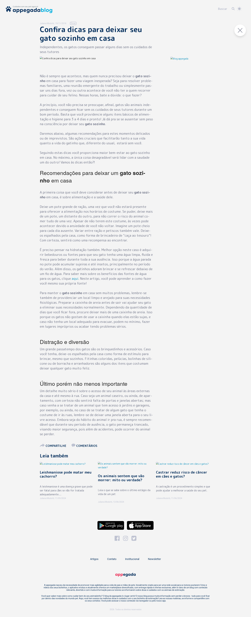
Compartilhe (56, 446)
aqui (75, 278)
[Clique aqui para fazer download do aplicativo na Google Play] (110, 525)
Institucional (132, 559)
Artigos (94, 559)
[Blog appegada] (179, 58)
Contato (111, 559)
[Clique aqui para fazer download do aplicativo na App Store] (140, 525)
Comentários (86, 446)
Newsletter (154, 559)
